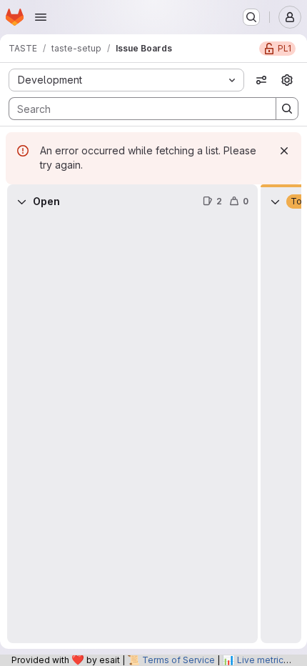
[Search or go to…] (251, 17)
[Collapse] (21, 201)
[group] (132, 431)
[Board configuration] (287, 80)
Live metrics (262, 660)
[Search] (287, 108)
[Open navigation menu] (40, 17)
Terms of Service (178, 660)
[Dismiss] (284, 150)
